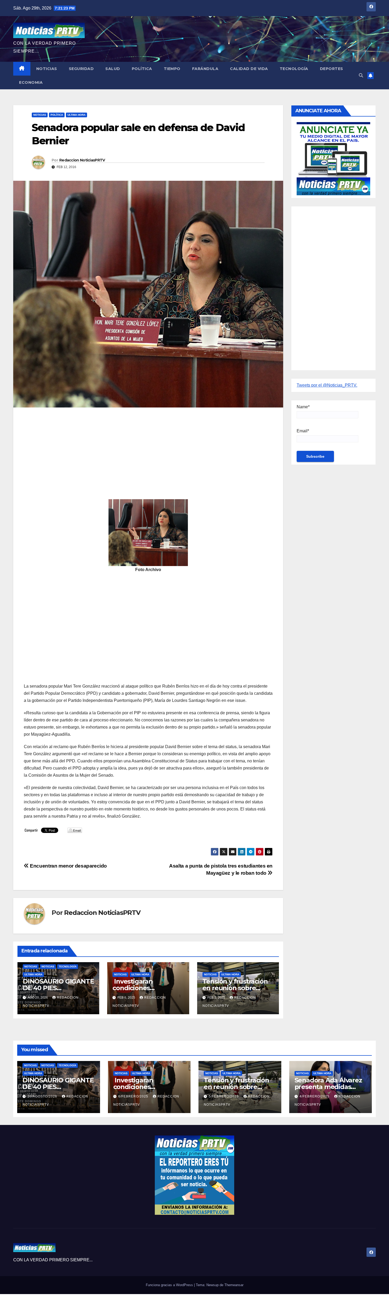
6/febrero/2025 (133, 1096)
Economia (31, 82)
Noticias (46, 68)
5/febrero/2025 (224, 1096)
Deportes (331, 68)
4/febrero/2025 (315, 1096)
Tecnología (294, 68)
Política (142, 68)
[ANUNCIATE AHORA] (333, 158)
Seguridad (81, 68)
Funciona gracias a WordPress (170, 1285)
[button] (361, 75)
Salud (112, 68)
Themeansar (233, 1285)
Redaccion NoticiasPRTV (82, 160)
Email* (303, 431)
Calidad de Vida (249, 68)
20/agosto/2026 (43, 1096)
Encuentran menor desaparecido (68, 866)
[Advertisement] (148, 450)
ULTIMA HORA (76, 114)
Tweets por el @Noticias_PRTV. (327, 385)
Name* (303, 407)
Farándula (205, 68)
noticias (30, 966)
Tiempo (172, 68)
